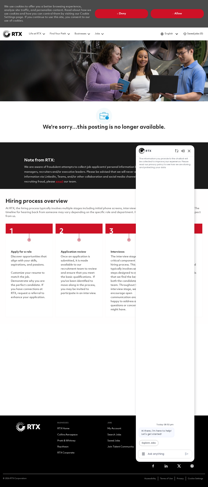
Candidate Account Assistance (26, 379)
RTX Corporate (65, 453)
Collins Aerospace (67, 435)
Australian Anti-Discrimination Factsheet (75, 379)
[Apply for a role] (29, 270)
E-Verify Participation (82, 367)
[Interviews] (128, 270)
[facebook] (153, 466)
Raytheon (63, 447)
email (59, 181)
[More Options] (143, 454)
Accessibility (150, 479)
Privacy (180, 479)
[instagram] (192, 466)
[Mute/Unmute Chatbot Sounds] (183, 150)
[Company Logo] (12, 34)
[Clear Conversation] (176, 151)
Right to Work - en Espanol (123, 375)
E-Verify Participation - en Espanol (122, 367)
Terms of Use (166, 479)
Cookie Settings (195, 479)
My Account (114, 428)
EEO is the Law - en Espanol (46, 367)
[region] (165, 302)
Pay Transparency (28, 375)
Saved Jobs (113, 441)
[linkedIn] (166, 466)
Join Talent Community (120, 447)
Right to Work (93, 375)
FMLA (9, 375)
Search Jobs (114, 435)
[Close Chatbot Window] (189, 151)
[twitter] (179, 466)
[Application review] (79, 270)
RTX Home (63, 428)
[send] (187, 454)
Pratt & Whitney (66, 441)
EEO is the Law (15, 367)
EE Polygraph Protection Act (62, 375)
